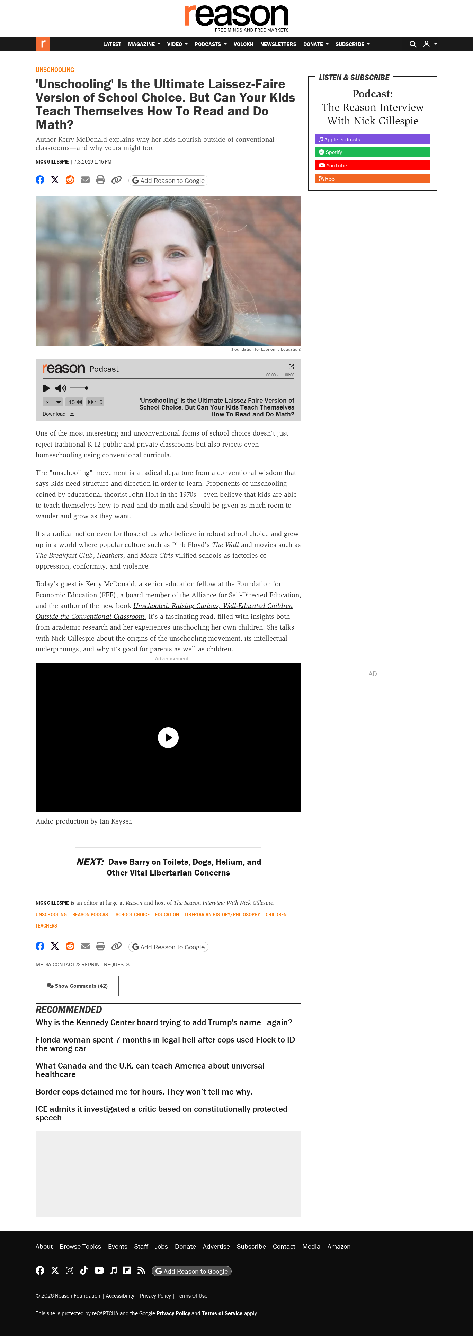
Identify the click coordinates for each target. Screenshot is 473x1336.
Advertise (216, 1246)
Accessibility (120, 1295)
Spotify (333, 152)
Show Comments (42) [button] (81, 985)
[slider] (80, 388)
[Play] (48, 388)
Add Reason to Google (172, 180)
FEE (107, 595)
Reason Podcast (91, 914)
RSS (329, 178)
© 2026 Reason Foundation (68, 1295)
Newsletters (278, 44)
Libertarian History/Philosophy (222, 914)
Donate (313, 44)
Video (175, 44)
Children (276, 914)
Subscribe (351, 44)
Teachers (46, 925)
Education (167, 914)
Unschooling (55, 69)
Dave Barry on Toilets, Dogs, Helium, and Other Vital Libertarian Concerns (168, 867)
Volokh (243, 44)
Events (117, 1246)
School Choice (133, 914)
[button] (430, 43)
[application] (168, 383)
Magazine (142, 44)
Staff (141, 1246)
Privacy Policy (155, 1295)
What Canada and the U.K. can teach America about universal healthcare (150, 1070)
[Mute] (60, 388)
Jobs (161, 1246)
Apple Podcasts (341, 139)
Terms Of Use (192, 1295)
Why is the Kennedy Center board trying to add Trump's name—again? (164, 1022)
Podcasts (208, 44)
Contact (284, 1246)
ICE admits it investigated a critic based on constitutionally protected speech (161, 1113)
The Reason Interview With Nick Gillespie (373, 113)
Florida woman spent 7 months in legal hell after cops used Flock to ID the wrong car (165, 1044)
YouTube (336, 165)
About (44, 1246)
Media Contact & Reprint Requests (83, 964)
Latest (112, 44)
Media (311, 1246)
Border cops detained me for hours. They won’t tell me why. (144, 1091)
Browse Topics (80, 1246)
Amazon (339, 1246)
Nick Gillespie (52, 161)
